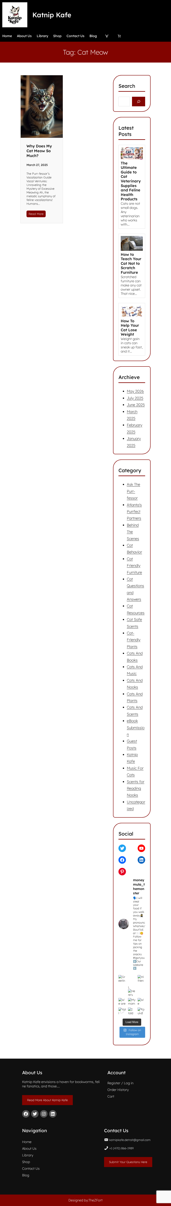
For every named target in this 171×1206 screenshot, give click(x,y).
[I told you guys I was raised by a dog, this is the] (132, 1011)
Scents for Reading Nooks (135, 788)
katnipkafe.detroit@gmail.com (130, 1140)
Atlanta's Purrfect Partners (134, 511)
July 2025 (135, 398)
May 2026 (135, 391)
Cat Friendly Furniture (134, 565)
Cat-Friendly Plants (133, 640)
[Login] (107, 36)
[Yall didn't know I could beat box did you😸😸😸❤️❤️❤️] (122, 1011)
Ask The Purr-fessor (133, 491)
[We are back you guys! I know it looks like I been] (122, 1001)
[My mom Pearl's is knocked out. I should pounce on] (132, 1001)
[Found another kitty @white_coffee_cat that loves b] (141, 1011)
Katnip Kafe (51, 15)
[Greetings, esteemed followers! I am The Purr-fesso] (122, 979)
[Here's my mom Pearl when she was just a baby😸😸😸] (132, 979)
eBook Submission (136, 727)
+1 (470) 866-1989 (121, 1148)
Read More (36, 214)
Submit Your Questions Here (128, 1162)
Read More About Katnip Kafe (47, 1100)
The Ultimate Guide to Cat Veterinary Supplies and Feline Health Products (131, 181)
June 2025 (136, 404)
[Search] (138, 101)
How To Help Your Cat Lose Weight (130, 328)
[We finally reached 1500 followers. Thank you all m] (141, 1001)
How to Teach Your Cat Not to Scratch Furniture (131, 263)
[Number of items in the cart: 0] (119, 36)
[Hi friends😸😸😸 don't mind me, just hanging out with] (141, 979)
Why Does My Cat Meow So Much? (39, 151)
